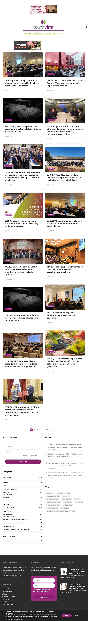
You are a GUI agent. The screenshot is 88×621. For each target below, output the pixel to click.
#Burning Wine (50, 493)
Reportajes (23, 501)
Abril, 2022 (49, 371)
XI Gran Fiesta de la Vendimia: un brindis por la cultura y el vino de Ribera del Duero (65, 464)
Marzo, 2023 (49, 276)
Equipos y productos (8, 591)
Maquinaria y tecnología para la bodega (23, 529)
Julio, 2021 (7, 419)
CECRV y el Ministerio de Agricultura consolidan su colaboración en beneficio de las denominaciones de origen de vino (22, 411)
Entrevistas (23, 494)
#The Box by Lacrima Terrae (53, 505)
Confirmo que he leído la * (22, 456)
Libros (23, 482)
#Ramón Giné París (67, 502)
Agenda (23, 504)
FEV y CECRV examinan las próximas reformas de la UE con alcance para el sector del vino (22, 318)
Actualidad (9, 74)
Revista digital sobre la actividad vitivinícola (43, 34)
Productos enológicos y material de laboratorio (23, 533)
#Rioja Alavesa (79, 502)
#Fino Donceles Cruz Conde (53, 496)
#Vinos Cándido (65, 508)
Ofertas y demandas (23, 489)
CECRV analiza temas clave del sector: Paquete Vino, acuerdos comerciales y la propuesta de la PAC (65, 83)
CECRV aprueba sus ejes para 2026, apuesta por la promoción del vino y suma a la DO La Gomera (22, 83)
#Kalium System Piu (66, 499)
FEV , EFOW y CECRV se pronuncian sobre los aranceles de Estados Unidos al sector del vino (23, 129)
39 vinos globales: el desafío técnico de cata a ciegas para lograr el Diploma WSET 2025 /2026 (65, 446)
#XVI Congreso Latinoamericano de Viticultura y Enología (60, 511)
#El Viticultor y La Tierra (63, 493)
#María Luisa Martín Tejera (53, 502)
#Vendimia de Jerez (67, 505)
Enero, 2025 (49, 138)
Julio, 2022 (7, 325)
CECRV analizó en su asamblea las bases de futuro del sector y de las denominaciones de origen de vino (21, 364)
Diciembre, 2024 (8, 184)
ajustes (21, 619)
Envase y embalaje (23, 516)
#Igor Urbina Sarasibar (52, 499)
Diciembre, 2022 (50, 322)
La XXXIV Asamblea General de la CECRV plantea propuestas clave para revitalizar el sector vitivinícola (64, 177)
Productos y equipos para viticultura (23, 519)
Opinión (23, 497)
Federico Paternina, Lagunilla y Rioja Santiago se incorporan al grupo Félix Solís (65, 455)
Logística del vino (23, 526)
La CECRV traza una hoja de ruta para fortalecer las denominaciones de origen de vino (64, 223)
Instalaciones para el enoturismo (23, 523)
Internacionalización (8, 597)
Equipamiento (23, 514)
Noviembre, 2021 (8, 371)
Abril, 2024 (7, 230)
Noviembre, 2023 (8, 279)
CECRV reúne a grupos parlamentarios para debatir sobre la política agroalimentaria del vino (65, 269)
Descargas (23, 511)
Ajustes (77, 615)
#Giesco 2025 (66, 496)
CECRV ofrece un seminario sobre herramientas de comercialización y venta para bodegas (21, 223)
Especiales (23, 540)
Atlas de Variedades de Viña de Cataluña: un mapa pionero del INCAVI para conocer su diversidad (66, 474)
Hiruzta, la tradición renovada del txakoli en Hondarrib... (77, 571)
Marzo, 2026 (7, 90)
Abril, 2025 (7, 136)
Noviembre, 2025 (50, 90)
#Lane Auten (77, 499)
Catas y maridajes (23, 507)
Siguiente (53, 430)
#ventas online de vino (52, 508)
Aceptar (66, 615)
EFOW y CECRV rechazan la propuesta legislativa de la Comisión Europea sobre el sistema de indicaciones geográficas (64, 362)
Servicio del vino (23, 536)
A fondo (23, 492)
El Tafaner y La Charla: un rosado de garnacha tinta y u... (77, 586)
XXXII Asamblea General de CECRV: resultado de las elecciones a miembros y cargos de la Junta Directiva (21, 270)
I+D (23, 485)
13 (47, 430)
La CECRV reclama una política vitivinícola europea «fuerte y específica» (61, 315)
